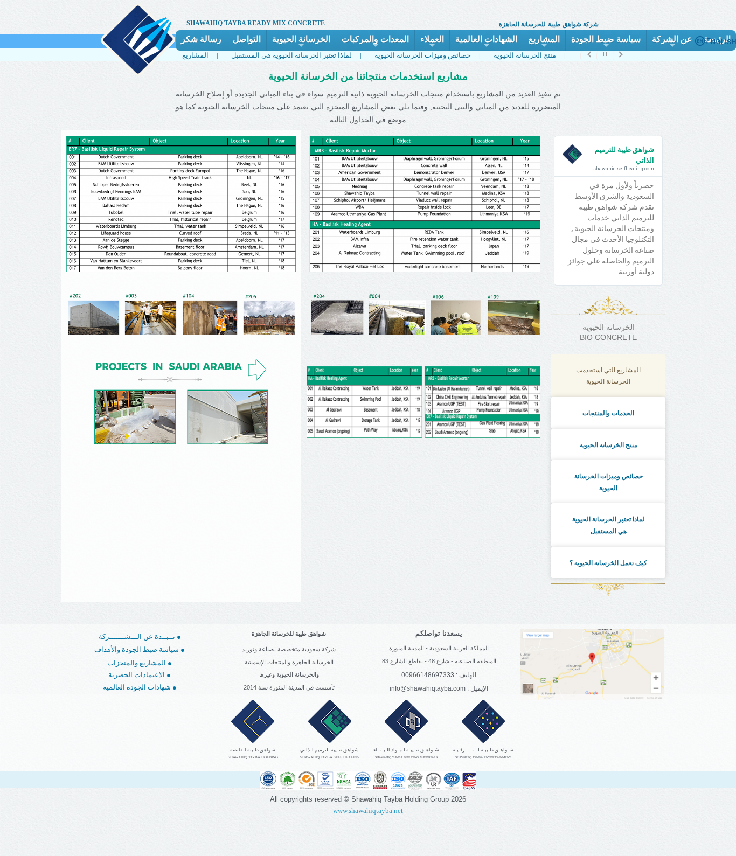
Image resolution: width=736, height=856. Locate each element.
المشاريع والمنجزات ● (139, 663)
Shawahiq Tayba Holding (253, 757)
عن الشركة (672, 42)
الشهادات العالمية (486, 42)
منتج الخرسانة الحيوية (608, 445)
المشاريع (544, 42)
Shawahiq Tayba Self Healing (329, 757)
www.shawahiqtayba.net (368, 810)
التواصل (247, 39)
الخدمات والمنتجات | (572, 55)
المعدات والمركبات (375, 42)
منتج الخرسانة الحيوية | (491, 55)
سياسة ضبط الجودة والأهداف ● (139, 649)
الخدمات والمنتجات (608, 413)
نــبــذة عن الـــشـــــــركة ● (140, 636)
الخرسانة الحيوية (301, 42)
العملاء (432, 42)
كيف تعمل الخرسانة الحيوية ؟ (608, 563)
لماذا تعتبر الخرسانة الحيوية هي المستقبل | (257, 55)
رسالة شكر (201, 39)
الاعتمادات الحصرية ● (139, 675)
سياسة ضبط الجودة (606, 42)
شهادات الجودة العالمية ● (140, 687)
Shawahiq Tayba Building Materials (406, 757)
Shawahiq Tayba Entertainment (483, 757)
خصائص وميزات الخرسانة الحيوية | (389, 55)
